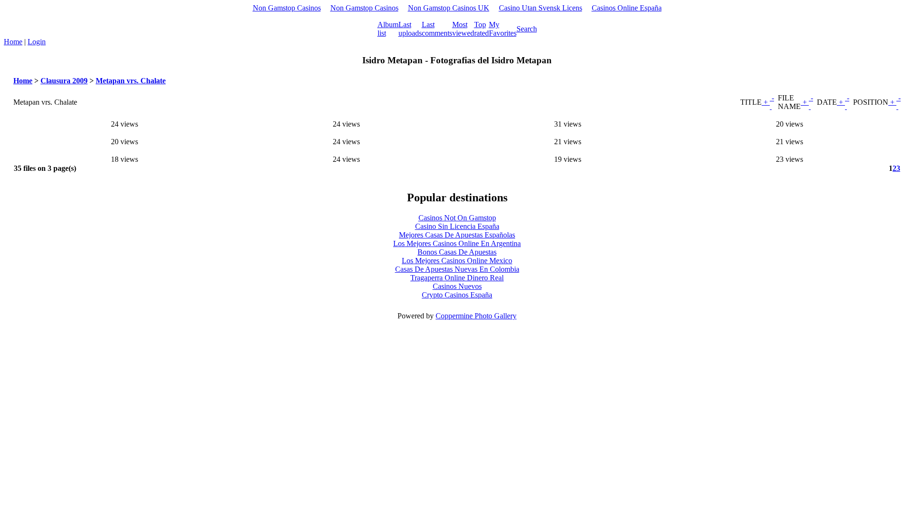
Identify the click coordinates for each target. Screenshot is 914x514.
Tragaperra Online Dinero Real (457, 278)
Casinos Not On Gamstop (457, 218)
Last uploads (410, 28)
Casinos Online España (627, 8)
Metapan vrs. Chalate (131, 81)
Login (37, 42)
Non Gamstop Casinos (287, 8)
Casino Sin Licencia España (457, 226)
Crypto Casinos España (457, 295)
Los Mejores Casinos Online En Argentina (457, 243)
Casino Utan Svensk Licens (540, 8)
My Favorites (503, 28)
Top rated (481, 28)
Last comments (437, 28)
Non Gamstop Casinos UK (448, 8)
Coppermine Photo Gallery (476, 316)
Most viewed (463, 28)
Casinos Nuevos (457, 286)
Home (13, 42)
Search (527, 29)
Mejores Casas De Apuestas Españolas (457, 235)
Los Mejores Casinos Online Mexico (457, 261)
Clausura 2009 (64, 81)
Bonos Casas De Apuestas (457, 252)
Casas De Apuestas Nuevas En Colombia (457, 269)
